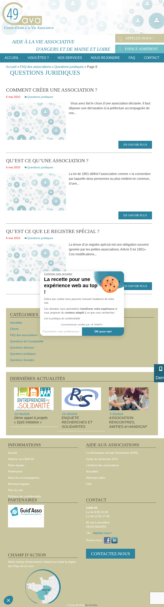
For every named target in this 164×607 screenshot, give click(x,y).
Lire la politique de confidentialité (62, 318)
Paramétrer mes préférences (61, 331)
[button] (8, 600)
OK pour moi (103, 331)
